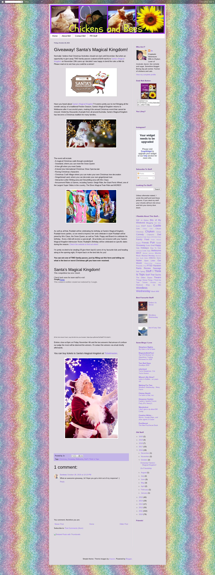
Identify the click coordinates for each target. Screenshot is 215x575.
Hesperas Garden (146, 399)
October (144, 460)
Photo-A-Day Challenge (153, 263)
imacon (112, 559)
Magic (149, 250)
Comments (143, 178)
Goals (148, 245)
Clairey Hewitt (144, 393)
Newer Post (59, 524)
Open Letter (149, 261)
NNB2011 (152, 258)
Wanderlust (143, 407)
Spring (142, 271)
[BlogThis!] (75, 456)
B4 (141, 220)
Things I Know (141, 280)
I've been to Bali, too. (146, 395)
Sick (137, 271)
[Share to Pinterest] (82, 456)
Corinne (63, 475)
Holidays (145, 248)
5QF (138, 220)
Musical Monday (148, 256)
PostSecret (143, 423)
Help (137, 248)
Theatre (157, 277)
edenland (143, 369)
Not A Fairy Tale (155, 328)
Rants (139, 268)
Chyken (149, 231)
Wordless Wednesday (143, 289)
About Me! (66, 36)
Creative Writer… (146, 415)
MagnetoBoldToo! (146, 353)
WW (157, 291)
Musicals (158, 255)
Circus (158, 232)
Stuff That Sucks (153, 275)
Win (159, 285)
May (143, 483)
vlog (160, 282)
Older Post (124, 524)
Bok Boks (157, 223)
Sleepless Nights (146, 347)
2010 (141, 514)
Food (146, 239)
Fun (152, 242)
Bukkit (149, 226)
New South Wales (142, 258)
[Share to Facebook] (79, 456)
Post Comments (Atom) (74, 528)
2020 (141, 436)
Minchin (158, 253)
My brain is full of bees (147, 349)
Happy (158, 245)
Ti (105, 353)
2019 (141, 440)
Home (55, 36)
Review (147, 268)
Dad (159, 234)
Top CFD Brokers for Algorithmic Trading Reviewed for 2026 (146, 357)
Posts (141, 174)
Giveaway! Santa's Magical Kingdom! (148, 464)
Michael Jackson (148, 253)
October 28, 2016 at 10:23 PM (79, 475)
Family (139, 239)
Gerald (158, 243)
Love (144, 251)
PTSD (149, 265)
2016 (141, 450)
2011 (141, 511)
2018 (141, 443)
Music (138, 256)
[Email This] (72, 456)
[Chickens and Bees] (148, 98)
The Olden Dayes (144, 278)
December (145, 453)
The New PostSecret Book (148, 425)
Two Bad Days (145, 363)
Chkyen (158, 229)
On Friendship (146, 468)
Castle (157, 225)
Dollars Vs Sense (153, 304)
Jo (152, 51)
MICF (138, 253)
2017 (141, 447)
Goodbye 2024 (144, 365)
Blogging (149, 223)
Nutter (139, 260)
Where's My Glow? (146, 377)
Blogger (129, 559)
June (143, 479)
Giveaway (71, 459)
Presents (139, 266)
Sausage (157, 268)
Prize (144, 266)
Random (157, 265)
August (144, 473)
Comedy (140, 234)
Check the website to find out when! (83, 244)
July (143, 476)
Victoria (153, 282)
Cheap (145, 228)
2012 (141, 507)
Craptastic (150, 235)
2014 (141, 501)
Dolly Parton (147, 237)
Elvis (159, 237)
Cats (138, 229)
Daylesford (139, 237)
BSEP (143, 226)
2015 (141, 497)
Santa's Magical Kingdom (82, 104)
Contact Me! (80, 36)
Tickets (145, 282)
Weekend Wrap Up (145, 285)
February (145, 490)
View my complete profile (146, 75)
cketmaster (111, 353)
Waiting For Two (145, 385)
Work (153, 291)
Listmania (139, 250)
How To (153, 248)
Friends (145, 242)
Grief (153, 245)
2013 (141, 504)
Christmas (63, 459)
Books (138, 226)
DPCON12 (154, 237)
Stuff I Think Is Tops (91, 459)
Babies (146, 220)
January (144, 493)
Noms (159, 258)
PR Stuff (93, 36)
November (145, 456)
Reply (62, 482)
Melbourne (79, 459)
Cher (151, 228)
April (143, 486)
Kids (159, 248)
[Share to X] (77, 456)
